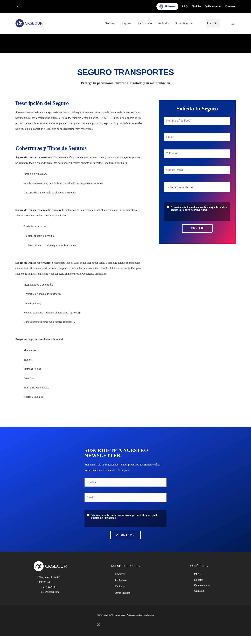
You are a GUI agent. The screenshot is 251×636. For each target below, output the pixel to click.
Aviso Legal (120, 615)
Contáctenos (149, 615)
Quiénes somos (202, 585)
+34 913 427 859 (49, 587)
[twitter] (18, 7)
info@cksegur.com (50, 591)
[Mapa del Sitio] (199, 23)
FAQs (197, 574)
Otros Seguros (122, 592)
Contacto (199, 590)
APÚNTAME (125, 534)
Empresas (120, 573)
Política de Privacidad (194, 209)
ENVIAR (197, 228)
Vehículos (120, 586)
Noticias (198, 579)
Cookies (139, 615)
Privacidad (131, 615)
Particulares (121, 580)
